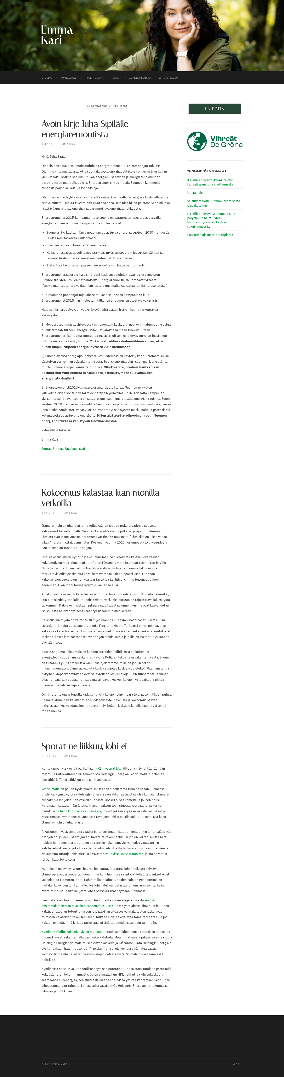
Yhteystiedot (169, 77)
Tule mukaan (95, 77)
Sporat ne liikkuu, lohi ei (84, 746)
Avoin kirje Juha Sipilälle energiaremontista (85, 129)
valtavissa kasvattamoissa (124, 854)
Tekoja (116, 77)
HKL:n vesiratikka (108, 768)
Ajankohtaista (140, 77)
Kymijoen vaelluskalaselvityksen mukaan (72, 932)
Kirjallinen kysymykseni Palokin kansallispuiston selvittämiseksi (210, 182)
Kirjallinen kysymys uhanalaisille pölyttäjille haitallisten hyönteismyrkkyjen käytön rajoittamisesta (211, 220)
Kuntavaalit (69, 77)
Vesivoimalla (51, 789)
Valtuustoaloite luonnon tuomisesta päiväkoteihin (213, 203)
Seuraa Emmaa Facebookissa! (64, 449)
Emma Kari (68, 144)
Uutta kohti (195, 193)
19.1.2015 (49, 513)
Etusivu (47, 77)
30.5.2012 (49, 756)
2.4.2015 (48, 144)
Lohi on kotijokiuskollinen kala (79, 811)
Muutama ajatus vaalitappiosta (210, 235)
